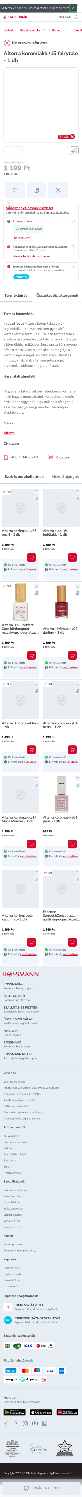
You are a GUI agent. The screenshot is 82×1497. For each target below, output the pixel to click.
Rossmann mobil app (15, 1190)
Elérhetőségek (11, 1268)
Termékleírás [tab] (16, 295)
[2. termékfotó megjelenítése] (18, 150)
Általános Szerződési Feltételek (22, 1094)
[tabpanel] (41, 384)
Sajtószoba (9, 1160)
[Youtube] (35, 1423)
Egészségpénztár (13, 1208)
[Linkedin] (44, 1423)
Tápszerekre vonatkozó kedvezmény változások (31, 1088)
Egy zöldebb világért (15, 1154)
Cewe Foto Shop (13, 1196)
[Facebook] (15, 1423)
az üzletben (29, 569)
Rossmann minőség (15, 1142)
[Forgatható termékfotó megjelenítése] (74, 150)
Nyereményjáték (12, 1173)
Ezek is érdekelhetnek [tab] (24, 476)
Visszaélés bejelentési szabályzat (22, 1112)
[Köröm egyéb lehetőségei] (64, 30)
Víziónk (7, 1148)
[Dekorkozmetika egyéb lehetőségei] (43, 30)
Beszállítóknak (12, 1280)
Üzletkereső (10, 1286)
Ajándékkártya (11, 1202)
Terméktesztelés (12, 1227)
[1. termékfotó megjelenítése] (7, 150)
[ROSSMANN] (20, 974)
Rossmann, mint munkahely (19, 1250)
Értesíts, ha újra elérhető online (31, 256)
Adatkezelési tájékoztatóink (19, 1100)
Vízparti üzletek (12, 1215)
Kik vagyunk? (11, 1136)
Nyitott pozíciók (12, 1244)
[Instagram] (25, 1423)
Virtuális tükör (11, 1221)
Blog (6, 1166)
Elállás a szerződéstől (16, 1106)
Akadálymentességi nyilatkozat (21, 1118)
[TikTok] (6, 1423)
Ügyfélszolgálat (12, 1274)
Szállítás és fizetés (14, 1081)
